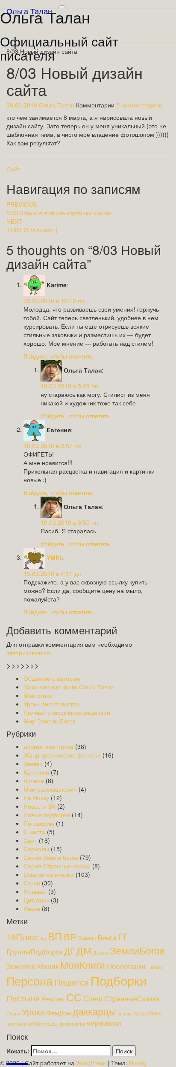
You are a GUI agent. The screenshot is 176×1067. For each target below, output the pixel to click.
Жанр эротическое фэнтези (62, 755)
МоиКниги (82, 965)
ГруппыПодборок (34, 951)
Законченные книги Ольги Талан (68, 686)
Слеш (93, 998)
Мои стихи (38, 695)
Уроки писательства (51, 704)
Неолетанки (126, 966)
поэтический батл (25, 1024)
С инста (34, 831)
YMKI (54, 557)
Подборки (119, 980)
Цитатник (36, 900)
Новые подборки (46, 814)
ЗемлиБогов (137, 950)
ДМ (83, 950)
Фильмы (35, 891)
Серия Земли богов (50, 857)
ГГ (123, 936)
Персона (29, 980)
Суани (13, 1013)
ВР (70, 936)
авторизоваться (28, 652)
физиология (72, 1024)
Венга (106, 937)
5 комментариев (139, 105)
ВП (55, 936)
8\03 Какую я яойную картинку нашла (58, 208)
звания (125, 1013)
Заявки (33, 763)
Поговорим (38, 823)
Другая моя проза (48, 746)
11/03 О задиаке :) (32, 225)
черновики (104, 1023)
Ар (43, 938)
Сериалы (36, 848)
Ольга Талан (29, 10)
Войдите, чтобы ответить (58, 356)
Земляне (20, 966)
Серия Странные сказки (57, 866)
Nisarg (138, 1062)
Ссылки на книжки (48, 874)
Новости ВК (39, 806)
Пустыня (23, 997)
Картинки (36, 772)
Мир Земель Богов (49, 721)
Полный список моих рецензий (66, 712)
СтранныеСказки (132, 998)
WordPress (91, 1062)
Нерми (154, 967)
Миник (48, 966)
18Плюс (22, 936)
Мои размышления (50, 789)
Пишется (71, 982)
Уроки (33, 1012)
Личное (33, 780)
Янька (31, 908)
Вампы (87, 938)
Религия (53, 998)
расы (52, 1024)
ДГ (69, 951)
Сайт (13, 169)
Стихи (31, 883)
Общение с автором (51, 678)
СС (74, 996)
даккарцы (94, 1011)
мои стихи (148, 1013)
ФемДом (59, 1012)
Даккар (100, 952)
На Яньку (36, 797)
